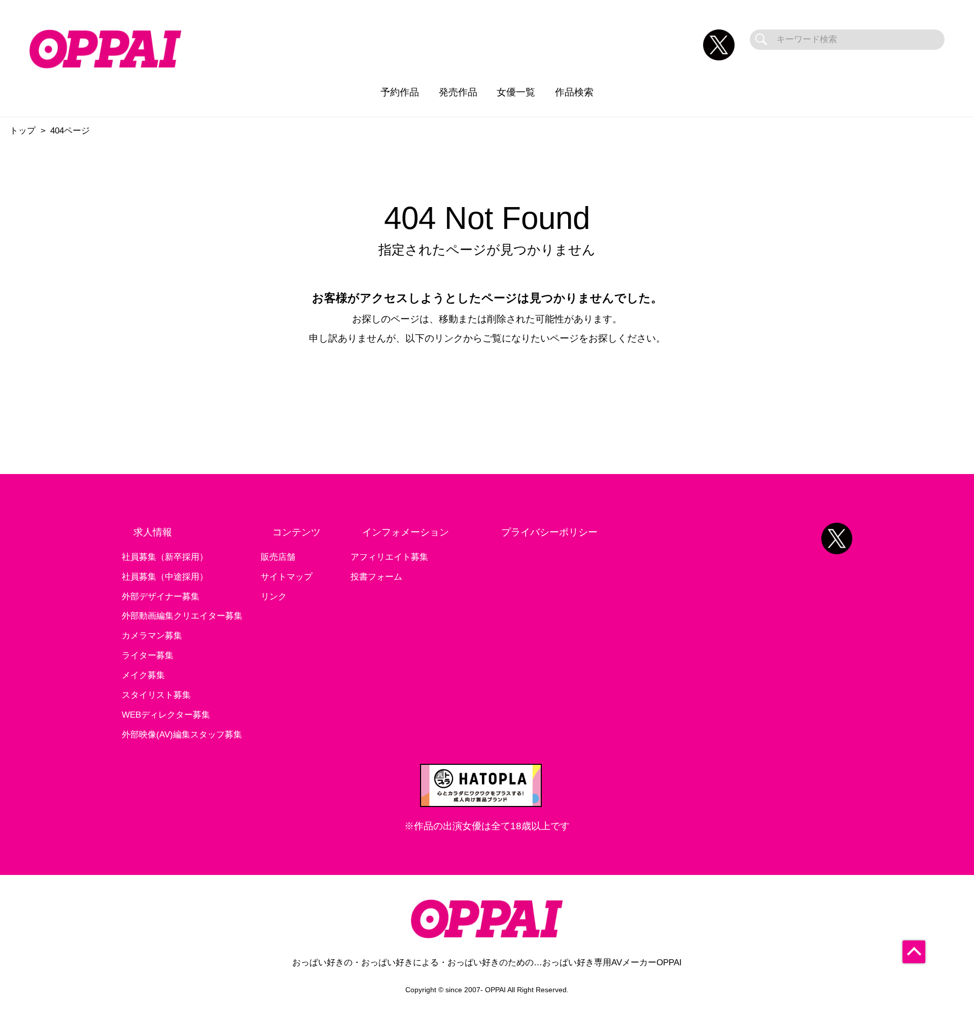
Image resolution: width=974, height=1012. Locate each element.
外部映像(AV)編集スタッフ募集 (182, 734)
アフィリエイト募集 (389, 557)
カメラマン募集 (152, 635)
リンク (274, 596)
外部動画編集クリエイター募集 (182, 616)
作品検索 (574, 92)
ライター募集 (147, 655)
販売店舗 (278, 557)
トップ (23, 131)
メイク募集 (143, 675)
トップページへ (487, 387)
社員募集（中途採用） (165, 577)
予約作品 (399, 92)
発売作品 (458, 92)
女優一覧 (516, 92)
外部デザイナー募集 (160, 596)
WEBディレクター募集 (166, 715)
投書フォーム (376, 577)
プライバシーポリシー (549, 532)
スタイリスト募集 (156, 695)
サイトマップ (286, 577)
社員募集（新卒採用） (165, 557)
